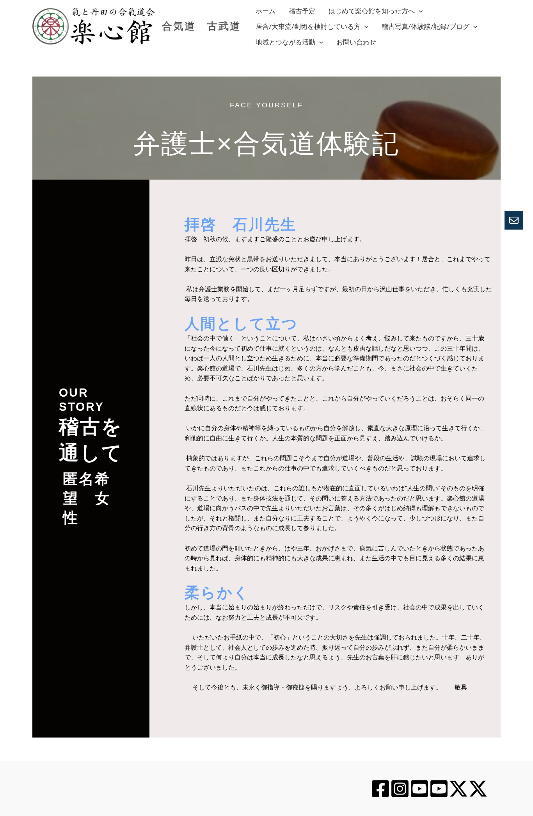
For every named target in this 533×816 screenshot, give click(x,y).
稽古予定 (302, 11)
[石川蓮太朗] (400, 788)
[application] (419, 11)
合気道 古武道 (201, 26)
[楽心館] (380, 788)
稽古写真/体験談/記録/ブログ (425, 26)
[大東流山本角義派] (439, 788)
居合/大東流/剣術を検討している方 (308, 26)
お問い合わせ (356, 42)
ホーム (265, 11)
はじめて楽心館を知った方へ (372, 11)
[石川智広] (458, 788)
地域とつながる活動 (285, 42)
